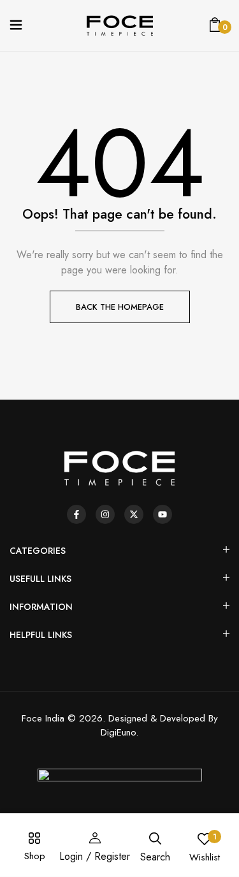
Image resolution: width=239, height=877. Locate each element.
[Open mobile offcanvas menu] (16, 25)
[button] (215, 25)
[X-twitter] (133, 514)
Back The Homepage (120, 307)
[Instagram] (105, 514)
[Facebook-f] (76, 514)
